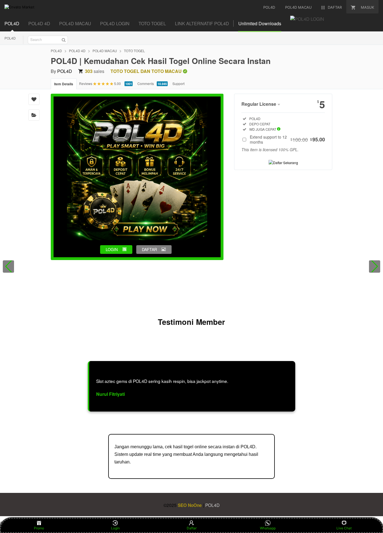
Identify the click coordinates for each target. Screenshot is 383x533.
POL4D (11, 23)
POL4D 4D (39, 23)
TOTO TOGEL (152, 23)
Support (178, 83)
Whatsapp (268, 528)
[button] (8, 266)
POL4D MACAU (75, 23)
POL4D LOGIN (115, 23)
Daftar (192, 528)
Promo (39, 528)
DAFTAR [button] (149, 249)
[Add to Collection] (34, 115)
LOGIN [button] (112, 249)
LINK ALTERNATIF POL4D (202, 23)
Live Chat (344, 528)
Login (115, 528)
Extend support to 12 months (287, 139)
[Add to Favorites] (34, 99)
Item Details (63, 83)
